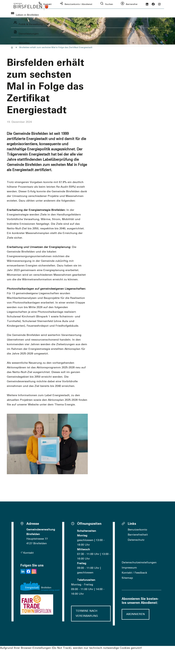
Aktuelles (24, 43)
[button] (22, 571)
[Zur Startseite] (31, 6)
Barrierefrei (131, 4)
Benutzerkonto (137, 529)
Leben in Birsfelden (27, 15)
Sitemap (127, 578)
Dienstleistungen (29, 34)
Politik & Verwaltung (31, 24)
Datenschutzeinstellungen (139, 562)
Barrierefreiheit (138, 534)
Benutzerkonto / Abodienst (78, 4)
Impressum (129, 567)
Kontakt (28, 552)
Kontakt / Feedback (134, 572)
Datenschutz (136, 540)
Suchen (109, 4)
